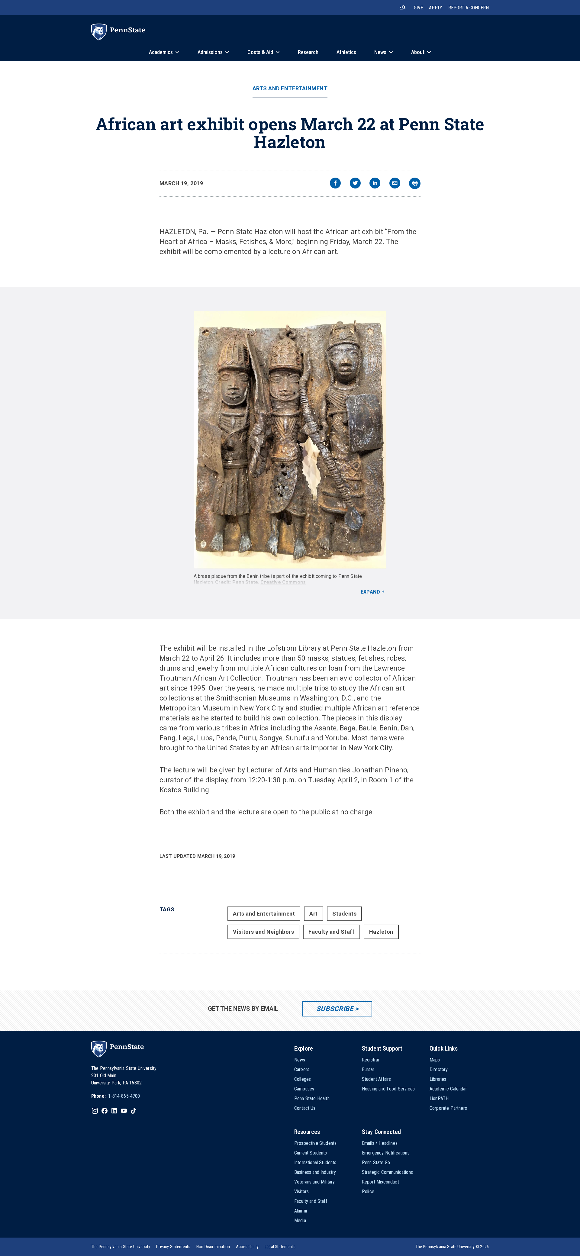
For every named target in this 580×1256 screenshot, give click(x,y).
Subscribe (334, 1009)
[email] (394, 184)
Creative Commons (283, 582)
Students (344, 913)
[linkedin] (374, 184)
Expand (370, 592)
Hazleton (381, 932)
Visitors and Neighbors (263, 932)
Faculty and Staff (331, 932)
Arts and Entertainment (290, 88)
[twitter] (355, 184)
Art (313, 913)
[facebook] (335, 184)
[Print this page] (414, 183)
